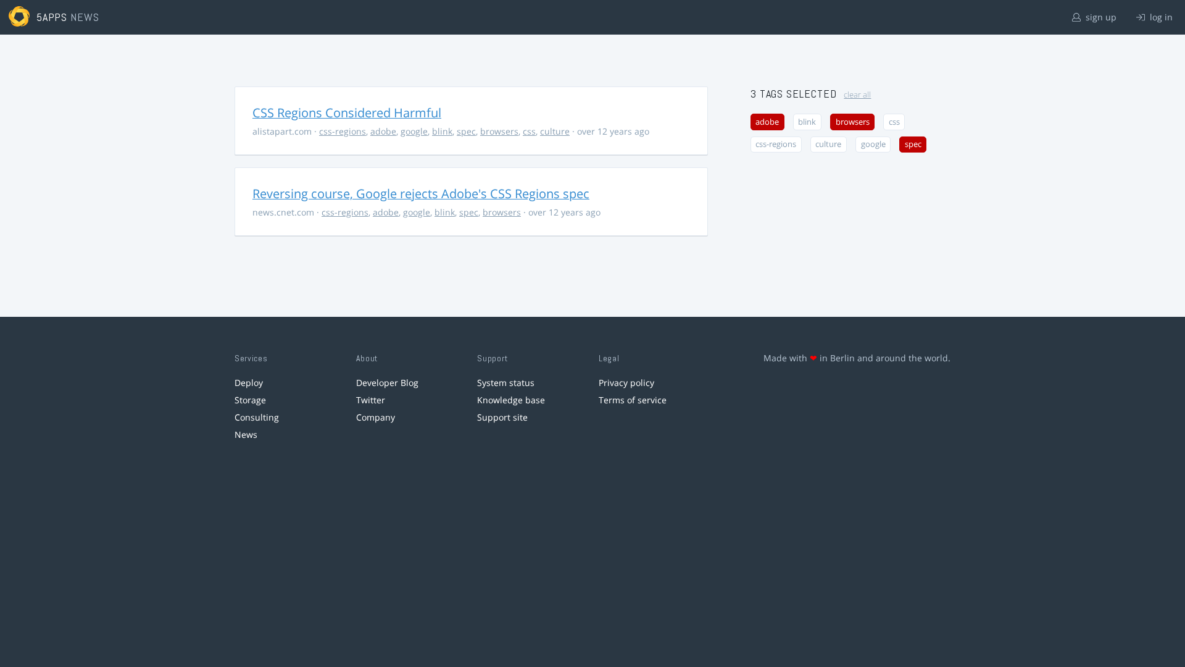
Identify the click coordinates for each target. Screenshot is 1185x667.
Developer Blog (387, 382)
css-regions (342, 131)
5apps (52, 17)
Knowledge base (511, 400)
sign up (1099, 17)
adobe (383, 131)
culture (555, 131)
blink (442, 131)
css (529, 131)
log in (1160, 17)
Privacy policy (626, 382)
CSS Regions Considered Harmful (346, 112)
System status (505, 382)
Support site (502, 417)
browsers (499, 131)
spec (466, 131)
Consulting (257, 417)
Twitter (370, 400)
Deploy (249, 382)
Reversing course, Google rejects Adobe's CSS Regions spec (420, 193)
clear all (857, 95)
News (246, 434)
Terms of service (633, 400)
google (414, 131)
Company (375, 417)
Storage (250, 400)
